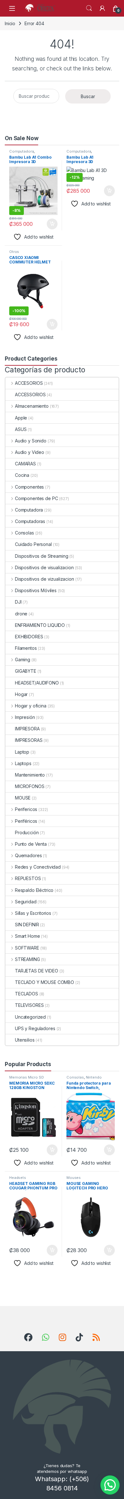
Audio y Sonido (30, 440)
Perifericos (26, 809)
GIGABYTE (25, 671)
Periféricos (26, 821)
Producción (27, 832)
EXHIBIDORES (29, 636)
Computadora (21, 151)
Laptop (22, 752)
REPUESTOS (28, 878)
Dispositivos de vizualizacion (44, 579)
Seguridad (26, 901)
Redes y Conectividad (38, 867)
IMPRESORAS (29, 740)
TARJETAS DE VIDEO (36, 970)
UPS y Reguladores (35, 1028)
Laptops (23, 763)
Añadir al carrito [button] (51, 224)
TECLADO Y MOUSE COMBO (44, 982)
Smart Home (27, 936)
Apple (21, 417)
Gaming (22, 659)
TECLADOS (26, 993)
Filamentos (26, 648)
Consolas (24, 532)
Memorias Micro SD (26, 1077)
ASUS (20, 429)
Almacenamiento (32, 406)
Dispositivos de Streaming (41, 556)
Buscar (88, 96)
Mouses (73, 1177)
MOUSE (23, 797)
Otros (14, 251)
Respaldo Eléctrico (34, 890)
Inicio (10, 23)
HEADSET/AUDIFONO (37, 682)
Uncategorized (30, 1017)
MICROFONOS (30, 786)
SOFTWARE (27, 947)
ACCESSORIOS (30, 394)
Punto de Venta (31, 844)
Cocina (22, 475)
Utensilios (25, 1040)
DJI (18, 602)
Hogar (21, 694)
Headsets (17, 1177)
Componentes (29, 487)
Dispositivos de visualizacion (44, 567)
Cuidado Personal (33, 544)
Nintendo (94, 1077)
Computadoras (30, 521)
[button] (110, 1485)
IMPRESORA (27, 728)
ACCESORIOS (29, 383)
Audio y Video (29, 452)
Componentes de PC (36, 498)
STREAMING (27, 959)
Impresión (25, 717)
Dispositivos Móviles (36, 590)
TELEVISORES (29, 1005)
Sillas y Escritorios (33, 913)
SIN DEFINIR (27, 924)
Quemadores (28, 855)
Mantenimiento (30, 775)
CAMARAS (25, 463)
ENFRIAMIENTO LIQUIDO (40, 625)
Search (89, 8)
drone (21, 613)
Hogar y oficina (30, 705)
